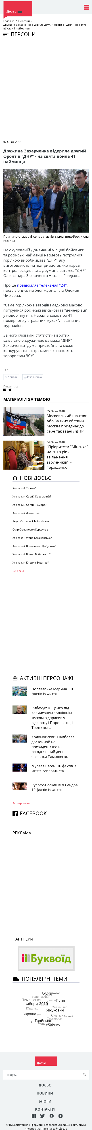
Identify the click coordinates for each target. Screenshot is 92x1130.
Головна (8, 21)
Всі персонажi (22, 803)
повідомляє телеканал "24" (42, 285)
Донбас (12, 377)
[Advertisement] (46, 89)
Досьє (45, 1085)
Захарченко (34, 377)
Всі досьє (18, 571)
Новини (45, 1093)
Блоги (45, 1101)
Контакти (45, 1109)
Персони (24, 21)
